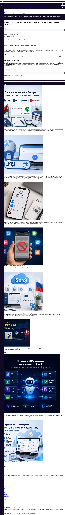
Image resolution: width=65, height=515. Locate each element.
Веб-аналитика (46, 16)
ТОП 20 (43, 6)
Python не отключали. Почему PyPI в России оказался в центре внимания (12, 347)
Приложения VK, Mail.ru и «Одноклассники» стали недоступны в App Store (12, 265)
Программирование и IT (28, 16)
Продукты (14, 6)
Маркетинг (20, 16)
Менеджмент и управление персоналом (56, 16)
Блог (19, 6)
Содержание (4, 30)
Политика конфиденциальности (5, 513)
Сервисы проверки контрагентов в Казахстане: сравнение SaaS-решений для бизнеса (14, 461)
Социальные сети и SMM (37, 16)
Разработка (5, 494)
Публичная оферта (24, 513)
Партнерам (38, 6)
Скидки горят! (25, 6)
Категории (8, 6)
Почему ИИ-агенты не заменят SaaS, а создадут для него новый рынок (11, 413)
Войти (63, 5)
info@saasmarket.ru (7, 1)
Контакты (31, 6)
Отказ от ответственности (31, 513)
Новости (15, 16)
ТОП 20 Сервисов (6, 496)
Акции (4, 492)
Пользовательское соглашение (16, 513)
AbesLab (18, 507)
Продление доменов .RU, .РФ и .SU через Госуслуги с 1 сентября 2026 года (12, 174)
